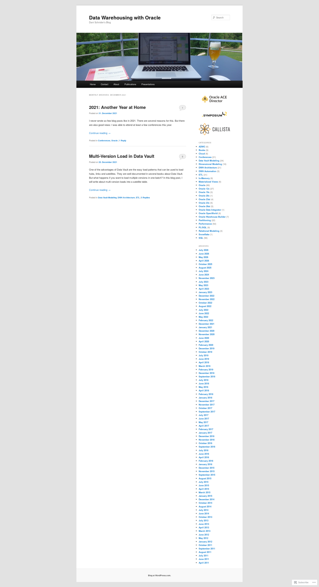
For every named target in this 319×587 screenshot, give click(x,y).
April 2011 (204, 562)
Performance (205, 223)
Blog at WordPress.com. (159, 575)
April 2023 (204, 288)
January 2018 (205, 397)
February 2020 (206, 344)
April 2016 (204, 457)
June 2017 (204, 418)
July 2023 (203, 281)
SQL (201, 237)
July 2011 (203, 555)
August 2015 (205, 478)
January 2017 (205, 432)
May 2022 (203, 316)
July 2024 (203, 271)
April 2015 (204, 488)
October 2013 (205, 517)
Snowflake (204, 234)
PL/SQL (203, 227)
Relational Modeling (209, 230)
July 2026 (203, 250)
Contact (104, 84)
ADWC (202, 146)
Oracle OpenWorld (208, 213)
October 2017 (205, 408)
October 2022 (205, 302)
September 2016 (207, 446)
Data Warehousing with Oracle (125, 17)
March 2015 (204, 492)
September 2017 (207, 411)
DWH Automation (207, 171)
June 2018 (204, 383)
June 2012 (204, 534)
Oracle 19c (204, 192)
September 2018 (207, 376)
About (116, 84)
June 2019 (204, 358)
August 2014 (205, 506)
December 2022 (206, 295)
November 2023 (206, 278)
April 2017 (204, 425)
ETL (138, 197)
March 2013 (204, 530)
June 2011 (204, 559)
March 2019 (204, 366)
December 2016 (206, 436)
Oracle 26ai (204, 206)
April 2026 (204, 260)
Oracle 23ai (204, 199)
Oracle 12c (204, 188)
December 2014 (206, 499)
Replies (145, 197)
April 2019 (204, 362)
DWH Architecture (126, 197)
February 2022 (206, 320)
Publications (130, 84)
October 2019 (205, 351)
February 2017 (206, 429)
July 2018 (203, 380)
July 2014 (203, 510)
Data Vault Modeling (107, 197)
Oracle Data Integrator (210, 209)
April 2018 (204, 390)
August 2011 (205, 552)
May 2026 (203, 257)
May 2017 (203, 422)
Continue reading (99, 133)
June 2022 (204, 313)
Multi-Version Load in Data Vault (121, 156)
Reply (122, 140)
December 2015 (206, 467)
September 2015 (207, 474)
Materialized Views (208, 181)
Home (93, 84)
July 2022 (203, 309)
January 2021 (205, 327)
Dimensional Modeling (210, 164)
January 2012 (205, 541)
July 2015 (203, 481)
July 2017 (203, 415)
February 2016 (206, 460)
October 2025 (205, 264)
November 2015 (206, 471)
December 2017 (206, 401)
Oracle (114, 140)
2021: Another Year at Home (117, 107)
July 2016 (203, 450)
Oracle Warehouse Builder (212, 216)
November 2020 (206, 334)
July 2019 (203, 355)
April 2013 (204, 527)
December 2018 (206, 373)
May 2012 (203, 538)
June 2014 (204, 513)
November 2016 (206, 439)
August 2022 (205, 306)
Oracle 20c (204, 195)
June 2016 (204, 453)
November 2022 (206, 299)
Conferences (104, 140)
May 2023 (203, 285)
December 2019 (206, 348)
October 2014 (205, 502)
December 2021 (206, 323)
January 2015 (205, 495)
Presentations (148, 84)
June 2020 (204, 337)
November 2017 (206, 404)
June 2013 (204, 523)
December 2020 (206, 330)
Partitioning (205, 220)
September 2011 (207, 548)
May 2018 (203, 387)
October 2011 (205, 545)
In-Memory (204, 178)
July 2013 (203, 520)
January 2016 (205, 464)
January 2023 (205, 292)
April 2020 (204, 341)
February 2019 (206, 369)
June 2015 (204, 485)
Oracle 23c (204, 202)
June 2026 (204, 253)
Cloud (202, 153)
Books (202, 150)
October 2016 (205, 443)
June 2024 (204, 274)
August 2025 (205, 267)
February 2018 (206, 394)
